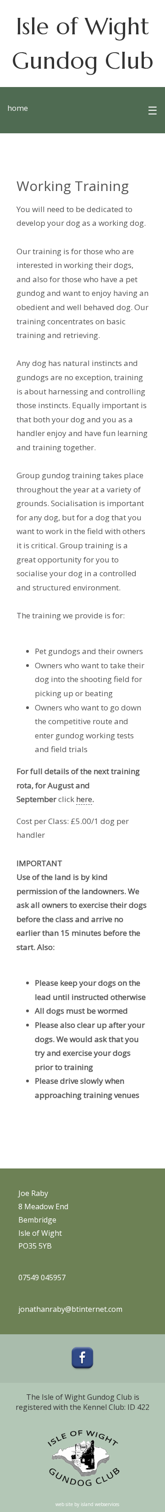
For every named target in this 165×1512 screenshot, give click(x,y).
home (17, 108)
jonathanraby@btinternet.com (70, 1309)
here (84, 799)
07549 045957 (42, 1277)
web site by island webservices (87, 1504)
